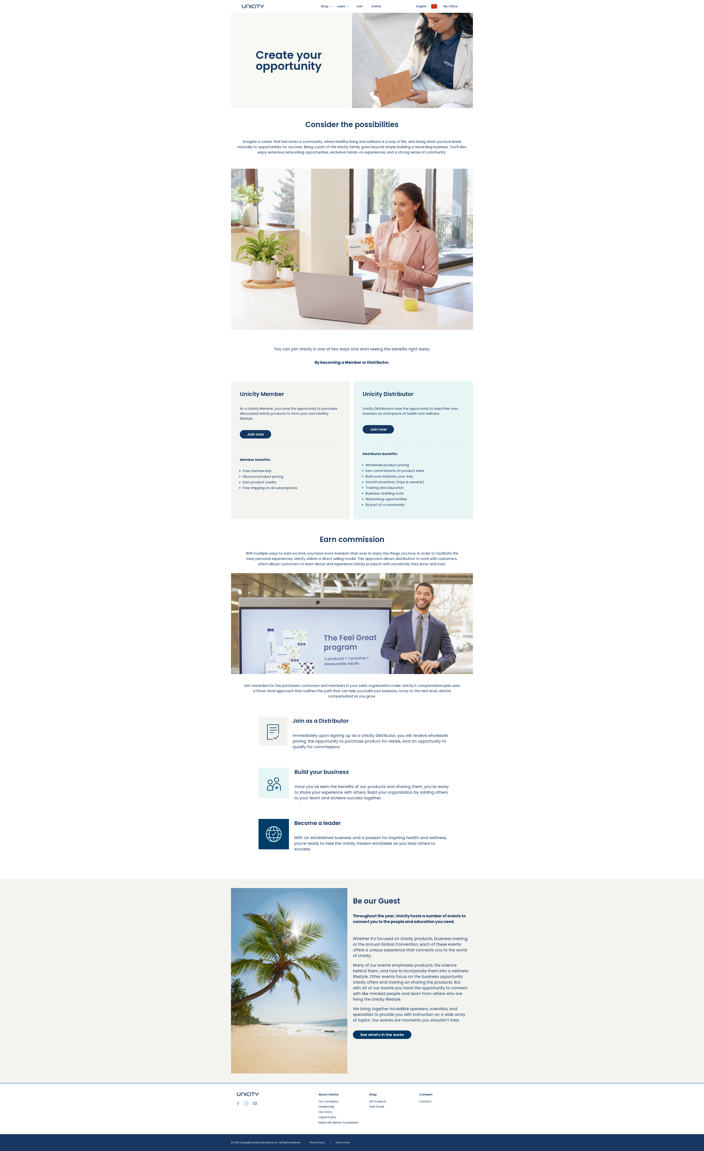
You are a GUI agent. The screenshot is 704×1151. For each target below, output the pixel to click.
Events (376, 6)
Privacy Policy (317, 1142)
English (421, 6)
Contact (425, 1101)
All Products (377, 1101)
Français (7, 16)
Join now (255, 434)
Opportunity (327, 1117)
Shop (325, 6)
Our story (325, 1112)
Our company (328, 1101)
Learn (341, 6)
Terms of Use (342, 1142)
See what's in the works (382, 1034)
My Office (450, 6)
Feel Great (376, 1106)
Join (359, 6)
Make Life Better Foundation (338, 1122)
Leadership (326, 1106)
